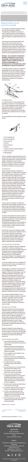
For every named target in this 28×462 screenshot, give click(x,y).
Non (21, 416)
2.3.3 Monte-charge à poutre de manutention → (20, 410)
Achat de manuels (14, 431)
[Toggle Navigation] (25, 3)
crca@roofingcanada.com (16, 450)
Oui (19, 416)
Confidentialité (14, 460)
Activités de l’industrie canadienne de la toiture (14, 434)
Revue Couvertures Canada (14, 437)
